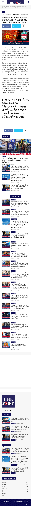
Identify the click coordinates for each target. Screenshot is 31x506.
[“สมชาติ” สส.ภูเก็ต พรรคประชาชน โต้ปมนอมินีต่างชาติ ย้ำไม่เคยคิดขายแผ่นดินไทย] (6, 254)
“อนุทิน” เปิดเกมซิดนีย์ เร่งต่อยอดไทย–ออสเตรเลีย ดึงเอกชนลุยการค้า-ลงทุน (19, 316)
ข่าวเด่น (3, 156)
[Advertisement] (15, 371)
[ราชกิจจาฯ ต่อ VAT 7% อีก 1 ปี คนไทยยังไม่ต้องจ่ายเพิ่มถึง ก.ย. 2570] (6, 244)
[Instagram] (5, 410)
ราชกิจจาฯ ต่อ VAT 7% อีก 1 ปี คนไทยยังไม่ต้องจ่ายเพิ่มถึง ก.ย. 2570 (20, 245)
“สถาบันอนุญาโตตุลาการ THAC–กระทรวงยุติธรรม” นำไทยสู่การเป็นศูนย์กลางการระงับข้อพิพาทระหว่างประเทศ (19, 286)
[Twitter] (8, 410)
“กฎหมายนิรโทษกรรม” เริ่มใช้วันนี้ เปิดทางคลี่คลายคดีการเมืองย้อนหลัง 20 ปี (19, 186)
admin (3, 164)
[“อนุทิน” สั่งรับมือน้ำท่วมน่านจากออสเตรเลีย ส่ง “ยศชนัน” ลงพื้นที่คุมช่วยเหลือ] (6, 296)
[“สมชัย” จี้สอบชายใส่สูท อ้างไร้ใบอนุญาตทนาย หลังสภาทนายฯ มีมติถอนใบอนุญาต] (6, 325)
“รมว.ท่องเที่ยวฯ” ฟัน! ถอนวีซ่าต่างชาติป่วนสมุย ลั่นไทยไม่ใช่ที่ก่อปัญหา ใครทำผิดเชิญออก (15, 160)
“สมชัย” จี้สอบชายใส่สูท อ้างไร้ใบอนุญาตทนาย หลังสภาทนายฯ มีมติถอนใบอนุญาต (20, 326)
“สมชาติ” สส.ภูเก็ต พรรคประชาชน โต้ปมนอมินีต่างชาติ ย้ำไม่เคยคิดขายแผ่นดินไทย (19, 255)
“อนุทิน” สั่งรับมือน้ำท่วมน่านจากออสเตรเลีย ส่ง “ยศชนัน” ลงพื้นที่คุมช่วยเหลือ (20, 297)
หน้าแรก (3, 6)
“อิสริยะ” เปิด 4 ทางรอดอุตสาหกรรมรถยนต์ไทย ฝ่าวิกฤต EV (18, 345)
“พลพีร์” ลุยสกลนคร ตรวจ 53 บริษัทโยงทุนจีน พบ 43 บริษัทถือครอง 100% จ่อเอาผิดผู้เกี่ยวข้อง (20, 336)
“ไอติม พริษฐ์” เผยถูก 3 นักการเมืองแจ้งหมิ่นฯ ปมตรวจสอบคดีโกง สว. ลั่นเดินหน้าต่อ (20, 306)
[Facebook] (3, 410)
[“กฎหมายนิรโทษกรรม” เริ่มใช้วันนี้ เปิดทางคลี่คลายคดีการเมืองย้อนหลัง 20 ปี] (6, 187)
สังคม (7, 6)
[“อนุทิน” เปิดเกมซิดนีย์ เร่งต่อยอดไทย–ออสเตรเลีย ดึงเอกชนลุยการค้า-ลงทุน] (6, 315)
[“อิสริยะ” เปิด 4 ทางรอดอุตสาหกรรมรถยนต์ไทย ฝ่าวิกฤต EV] (6, 344)
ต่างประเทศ (4, 179)
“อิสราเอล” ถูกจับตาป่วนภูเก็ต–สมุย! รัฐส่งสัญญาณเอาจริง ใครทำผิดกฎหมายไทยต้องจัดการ (20, 167)
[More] (23, 26)
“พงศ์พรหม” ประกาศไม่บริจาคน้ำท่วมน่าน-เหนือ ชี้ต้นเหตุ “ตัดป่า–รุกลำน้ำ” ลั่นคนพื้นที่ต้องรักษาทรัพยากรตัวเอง (20, 275)
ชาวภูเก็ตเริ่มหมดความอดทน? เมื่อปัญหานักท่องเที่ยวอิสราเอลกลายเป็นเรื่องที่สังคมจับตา (20, 264)
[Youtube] (10, 410)
